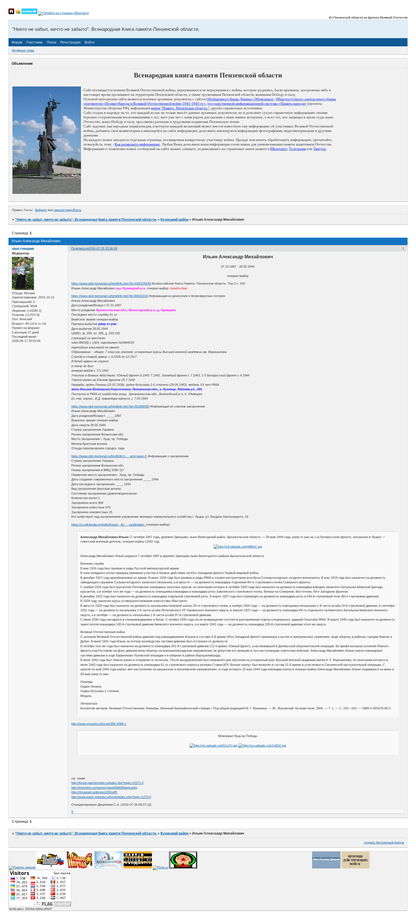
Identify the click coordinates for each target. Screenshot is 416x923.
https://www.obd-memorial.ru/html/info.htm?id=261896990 (110, 406)
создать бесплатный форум (384, 842)
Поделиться (80, 248)
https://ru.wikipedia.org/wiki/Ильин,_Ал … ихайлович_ (108, 524)
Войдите (41, 210)
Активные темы (23, 50)
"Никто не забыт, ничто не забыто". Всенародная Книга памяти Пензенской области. (86, 220)
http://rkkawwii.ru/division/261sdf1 (94, 792)
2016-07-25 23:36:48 (103, 248)
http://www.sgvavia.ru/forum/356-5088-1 (98, 723)
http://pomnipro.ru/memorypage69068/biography (104, 787)
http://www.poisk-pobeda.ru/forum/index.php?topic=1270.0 (111, 797)
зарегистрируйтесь (67, 210)
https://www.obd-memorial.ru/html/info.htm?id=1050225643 (111, 283)
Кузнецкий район (174, 220)
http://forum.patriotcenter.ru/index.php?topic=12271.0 (107, 783)
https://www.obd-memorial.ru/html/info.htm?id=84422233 (109, 296)
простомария (23, 249)
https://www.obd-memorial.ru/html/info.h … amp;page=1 (109, 456)
